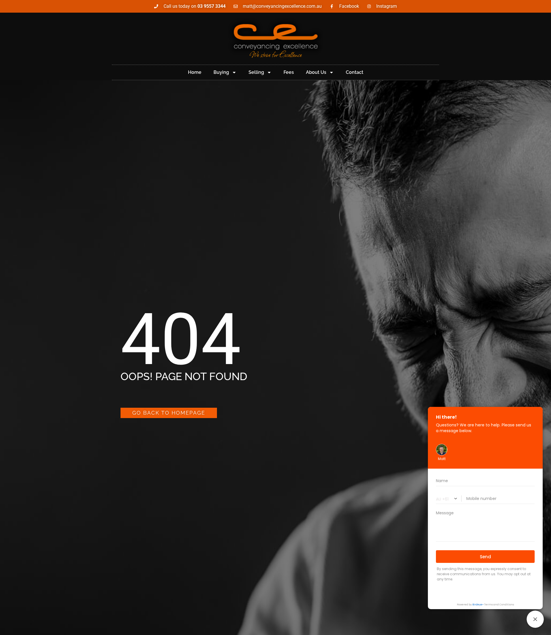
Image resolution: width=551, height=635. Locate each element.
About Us (316, 72)
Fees (289, 72)
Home (194, 72)
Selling (256, 72)
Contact (354, 72)
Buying (221, 72)
